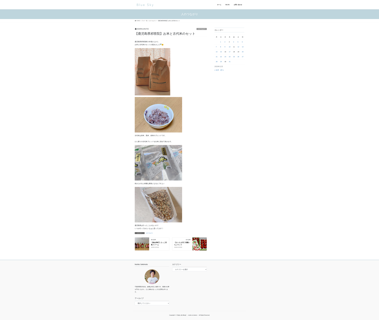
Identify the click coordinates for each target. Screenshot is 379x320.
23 (225, 56)
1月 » (222, 70)
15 (221, 52)
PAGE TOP (369, 308)
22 (221, 56)
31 (229, 61)
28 (216, 61)
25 (234, 56)
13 (242, 47)
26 (238, 56)
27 (242, 56)
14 (216, 52)
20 (242, 52)
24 (229, 56)
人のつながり (201, 29)
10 (229, 47)
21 (216, 56)
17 (229, 52)
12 (238, 47)
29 (221, 61)
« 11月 (216, 70)
